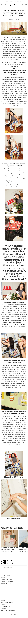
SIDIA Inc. (16, 614)
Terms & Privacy (6, 579)
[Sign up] (24, 567)
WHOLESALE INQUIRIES (8, 610)
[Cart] (26, 4)
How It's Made (5, 575)
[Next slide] (25, 543)
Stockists (4, 608)
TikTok (3, 593)
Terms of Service (7, 581)
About (3, 600)
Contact (4, 589)
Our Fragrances (7, 602)
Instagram (4, 591)
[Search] (5, 4)
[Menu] (2, 4)
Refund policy (6, 583)
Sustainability (6, 606)
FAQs (3, 577)
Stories (3, 604)
